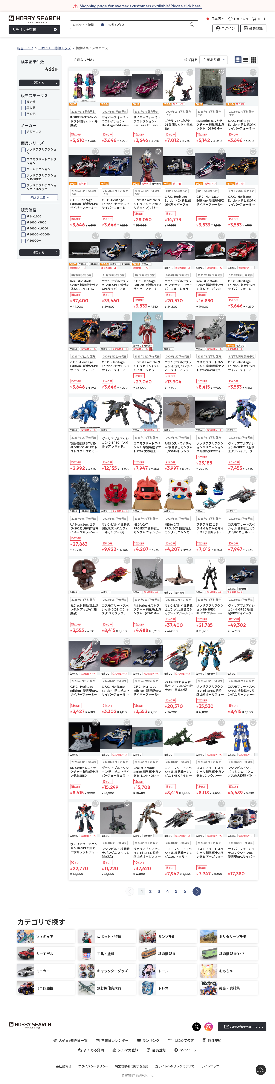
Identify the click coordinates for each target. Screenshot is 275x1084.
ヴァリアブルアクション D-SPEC (41, 177)
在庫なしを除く (84, 60)
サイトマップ (210, 1066)
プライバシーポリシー (93, 1066)
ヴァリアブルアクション (41, 151)
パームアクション (38, 169)
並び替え (191, 59)
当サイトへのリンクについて (174, 1066)
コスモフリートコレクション (41, 161)
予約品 (30, 114)
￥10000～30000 (38, 234)
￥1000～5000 (36, 222)
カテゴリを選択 (24, 29)
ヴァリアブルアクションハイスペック (41, 187)
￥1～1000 (33, 216)
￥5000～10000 (37, 228)
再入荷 (30, 108)
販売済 (30, 102)
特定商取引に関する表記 (131, 1066)
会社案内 (62, 1066)
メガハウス (33, 131)
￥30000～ (33, 240)
